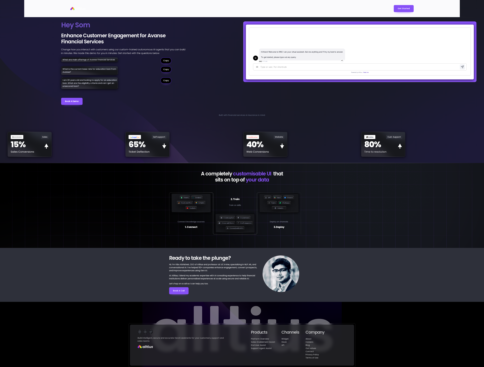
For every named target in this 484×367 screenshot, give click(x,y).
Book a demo (72, 101)
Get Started (404, 8)
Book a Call (179, 290)
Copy (166, 60)
